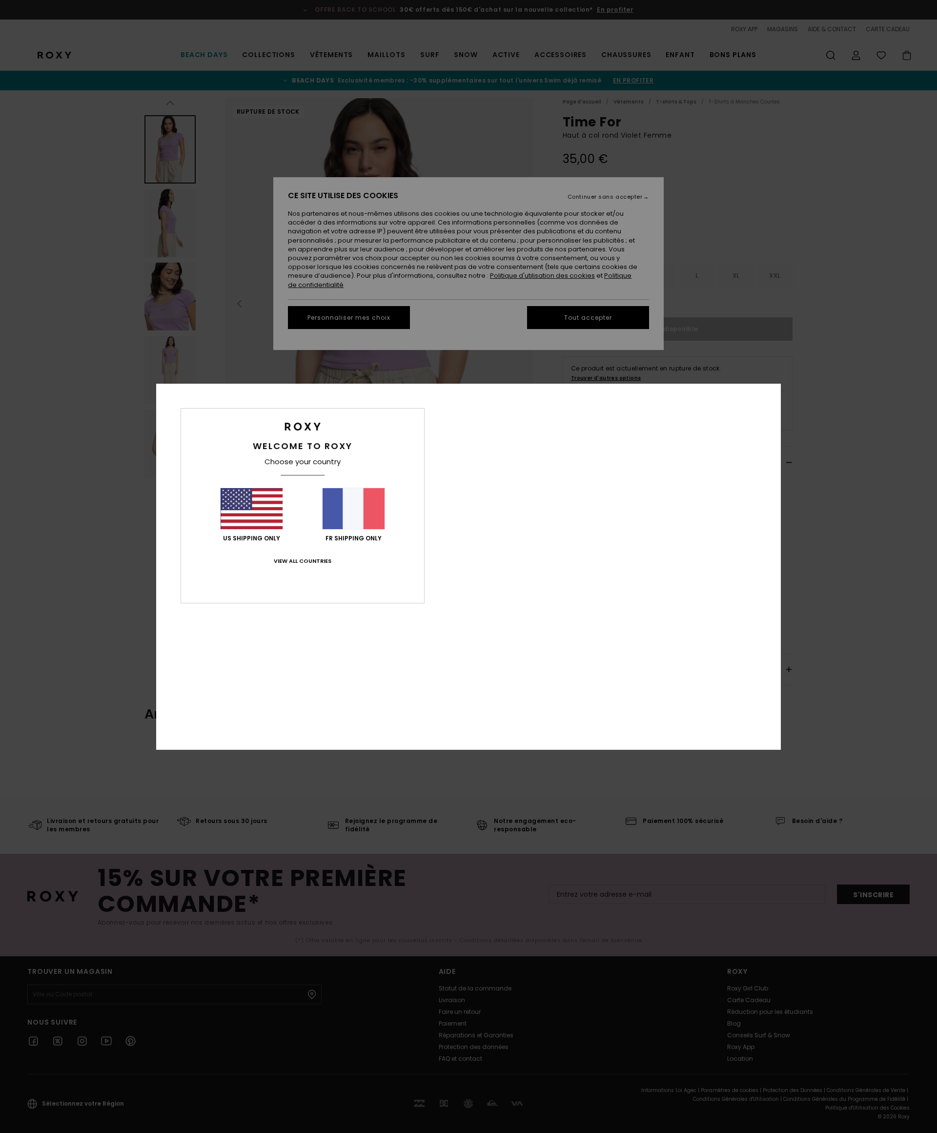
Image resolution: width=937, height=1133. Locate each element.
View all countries (302, 561)
